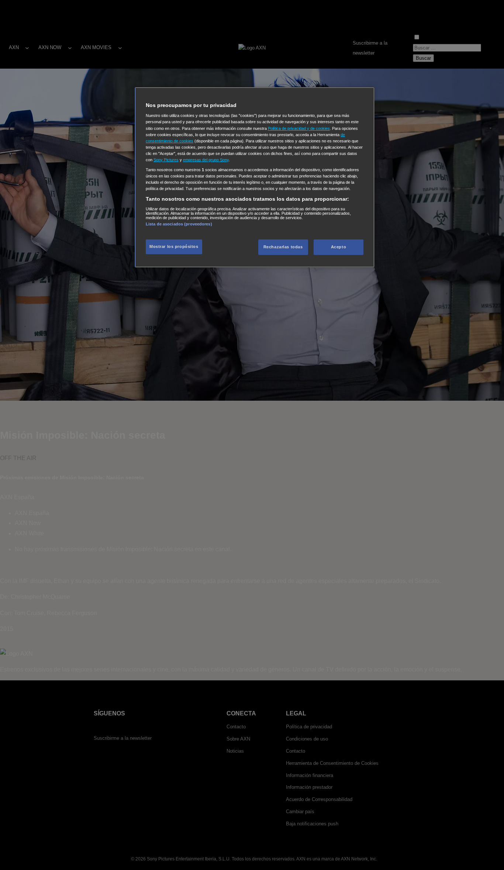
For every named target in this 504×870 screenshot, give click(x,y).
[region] (254, 177)
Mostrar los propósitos (174, 246)
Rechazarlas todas (283, 247)
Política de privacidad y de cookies (299, 128)
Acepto (338, 247)
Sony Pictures (166, 160)
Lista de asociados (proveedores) (179, 224)
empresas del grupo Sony (206, 160)
